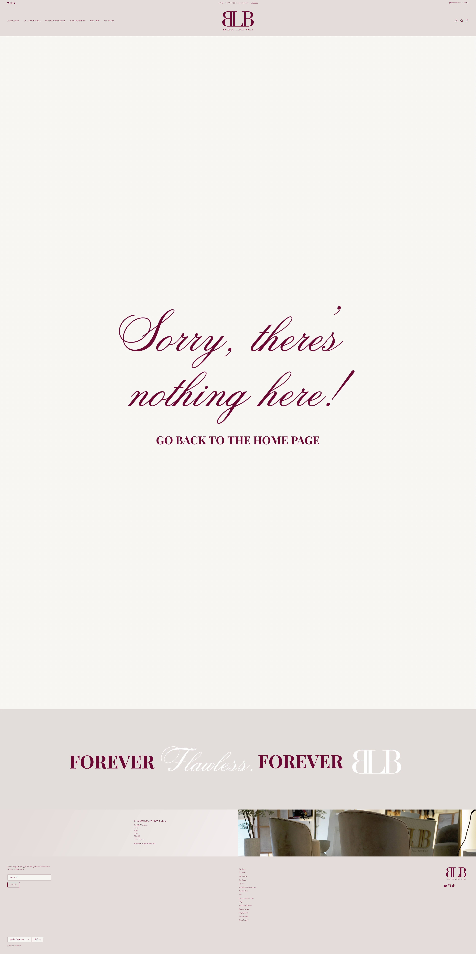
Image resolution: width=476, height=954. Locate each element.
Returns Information (245, 905)
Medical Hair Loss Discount (247, 887)
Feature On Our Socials (246, 898)
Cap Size (241, 884)
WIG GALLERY (109, 21)
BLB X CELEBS (95, 21)
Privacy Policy (243, 916)
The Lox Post (243, 876)
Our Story (242, 869)
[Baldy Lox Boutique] (238, 21)
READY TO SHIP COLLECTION (55, 21)
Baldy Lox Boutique (16, 945)
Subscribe (13, 885)
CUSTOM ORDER (13, 21)
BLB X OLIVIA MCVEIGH (32, 21)
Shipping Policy (243, 913)
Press (240, 894)
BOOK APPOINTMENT (77, 21)
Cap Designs (242, 880)
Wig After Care (243, 891)
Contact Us (242, 873)
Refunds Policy (243, 920)
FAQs (240, 902)
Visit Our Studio (243, 3)
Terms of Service (244, 909)
